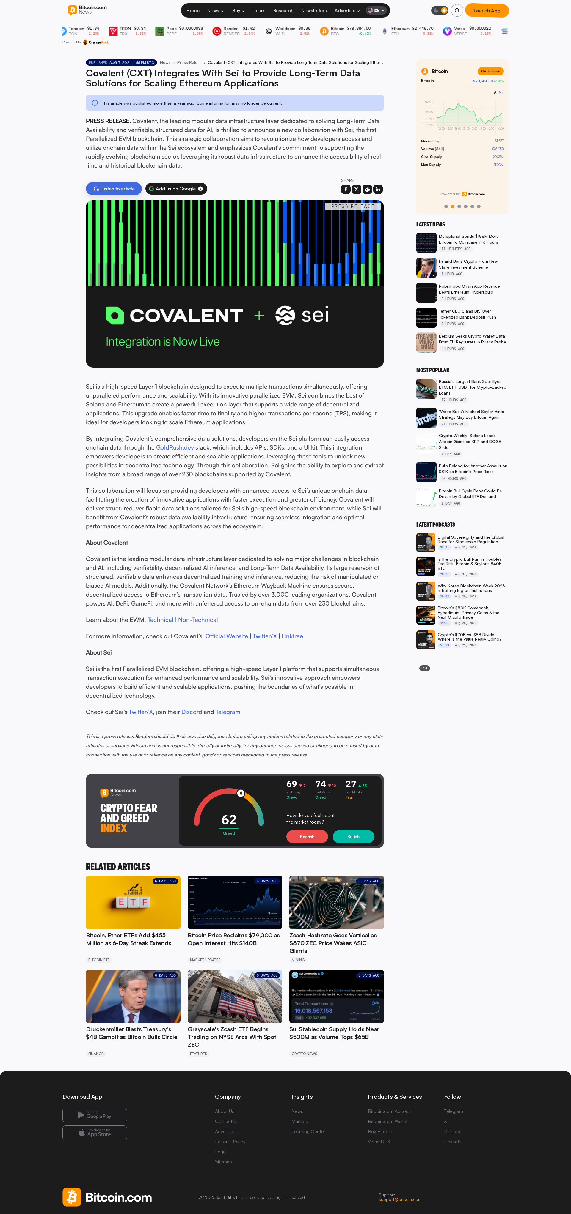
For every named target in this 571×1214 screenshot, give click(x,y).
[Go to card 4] (466, 206)
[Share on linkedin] (378, 189)
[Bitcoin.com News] (87, 10)
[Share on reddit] (367, 189)
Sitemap (223, 1162)
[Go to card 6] (479, 206)
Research (283, 10)
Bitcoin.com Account (390, 1111)
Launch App (487, 10)
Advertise (345, 10)
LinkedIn (453, 1141)
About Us (224, 1111)
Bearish (307, 836)
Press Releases (189, 62)
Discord (452, 1131)
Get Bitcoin (490, 71)
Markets (299, 1121)
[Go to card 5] (472, 206)
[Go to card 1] (446, 206)
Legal (220, 1152)
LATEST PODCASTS (435, 524)
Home (193, 10)
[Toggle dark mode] (439, 10)
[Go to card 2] (452, 206)
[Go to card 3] (459, 206)
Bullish (353, 836)
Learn (259, 10)
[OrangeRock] (96, 42)
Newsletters (314, 10)
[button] (200, 188)
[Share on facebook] (346, 189)
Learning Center (308, 1131)
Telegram (453, 1111)
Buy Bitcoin (380, 1131)
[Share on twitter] (356, 189)
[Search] (457, 10)
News (213, 10)
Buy (236, 10)
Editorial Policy (230, 1141)
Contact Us (227, 1121)
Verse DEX (379, 1141)
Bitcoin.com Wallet (387, 1121)
